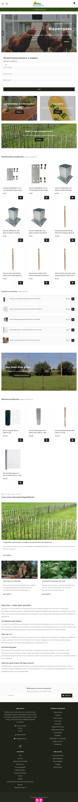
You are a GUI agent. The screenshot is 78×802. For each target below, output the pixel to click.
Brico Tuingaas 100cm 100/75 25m (10, 431)
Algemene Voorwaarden (20, 761)
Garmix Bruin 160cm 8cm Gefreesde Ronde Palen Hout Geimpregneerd (39, 275)
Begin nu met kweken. (62, 44)
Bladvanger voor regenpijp (58, 738)
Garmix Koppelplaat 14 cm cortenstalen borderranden (12, 189)
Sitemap (20, 779)
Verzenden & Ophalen (20, 773)
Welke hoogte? (8, 67)
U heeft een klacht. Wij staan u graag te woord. (20, 781)
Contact (20, 776)
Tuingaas (57, 715)
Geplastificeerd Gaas (58, 727)
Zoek (39, 89)
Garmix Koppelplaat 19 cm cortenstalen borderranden (38, 189)
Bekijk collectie (30, 157)
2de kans (20, 784)
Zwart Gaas (57, 724)
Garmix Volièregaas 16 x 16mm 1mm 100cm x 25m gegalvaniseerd (38, 432)
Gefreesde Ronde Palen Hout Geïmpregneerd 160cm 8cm (65, 274)
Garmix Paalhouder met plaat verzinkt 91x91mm (63, 189)
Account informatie (57, 755)
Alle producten (58, 767)
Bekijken (19, 112)
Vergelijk (57, 764)
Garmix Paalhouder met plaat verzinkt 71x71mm (11, 232)
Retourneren (20, 764)
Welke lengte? (7, 74)
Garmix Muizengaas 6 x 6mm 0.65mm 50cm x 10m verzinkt (12, 475)
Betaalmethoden (20, 770)
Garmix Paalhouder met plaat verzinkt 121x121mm (38, 232)
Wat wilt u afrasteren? (10, 61)
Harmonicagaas (57, 718)
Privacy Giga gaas (20, 767)
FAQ (20, 755)
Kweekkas (58, 735)
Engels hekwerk (57, 741)
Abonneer (67, 695)
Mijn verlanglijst (57, 761)
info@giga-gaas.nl (21, 738)
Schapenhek (58, 744)
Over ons (20, 758)
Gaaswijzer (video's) (20, 787)
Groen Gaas (57, 721)
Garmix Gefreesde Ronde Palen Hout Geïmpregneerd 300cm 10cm (64, 233)
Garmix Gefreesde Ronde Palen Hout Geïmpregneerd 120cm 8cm (12, 275)
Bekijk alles (22, 291)
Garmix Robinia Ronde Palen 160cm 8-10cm (65, 431)
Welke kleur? (7, 80)
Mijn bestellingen (58, 758)
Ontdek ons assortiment (22, 375)
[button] (2, 33)
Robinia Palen (58, 712)
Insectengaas (58, 732)
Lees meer (7, 555)
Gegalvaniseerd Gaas (57, 729)
